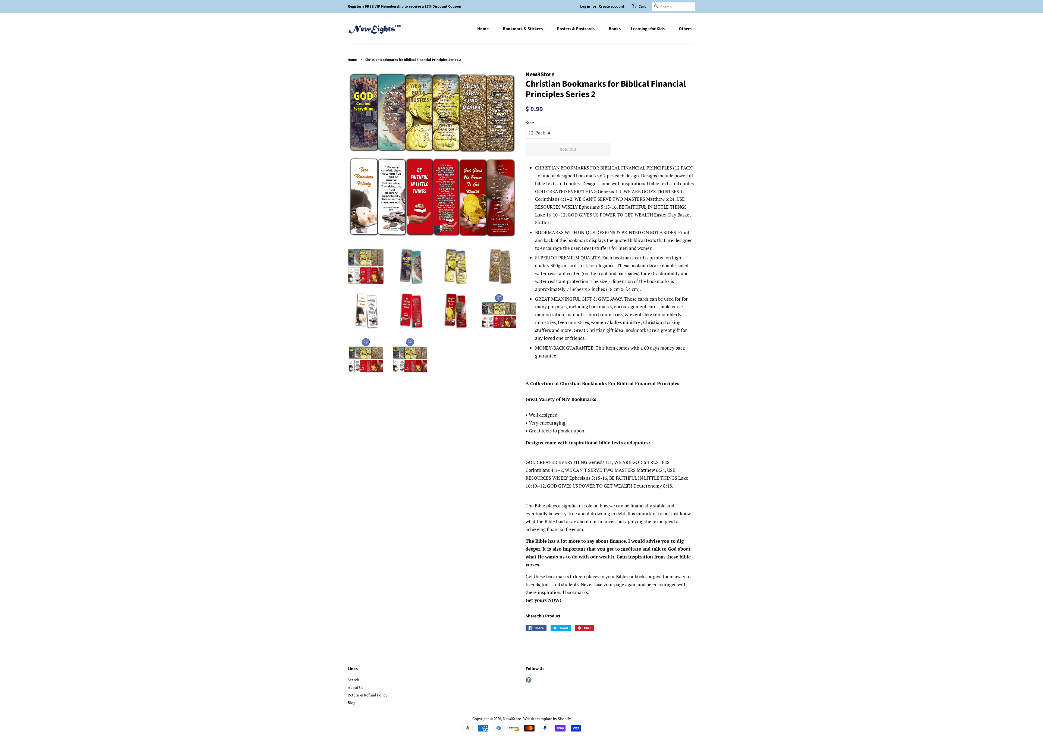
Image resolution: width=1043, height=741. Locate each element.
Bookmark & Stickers (523, 29)
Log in (585, 6)
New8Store (512, 718)
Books (615, 29)
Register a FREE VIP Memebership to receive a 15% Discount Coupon (404, 6)
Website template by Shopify (547, 718)
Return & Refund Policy (367, 695)
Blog (351, 702)
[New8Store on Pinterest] (529, 680)
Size (530, 122)
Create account (611, 6)
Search (353, 679)
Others (685, 29)
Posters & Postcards (576, 29)
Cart (642, 6)
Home (483, 29)
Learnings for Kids (648, 29)
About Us (355, 687)
